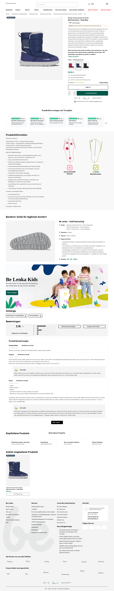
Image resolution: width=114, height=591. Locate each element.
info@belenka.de (93, 517)
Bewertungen (13, 321)
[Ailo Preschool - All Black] (86, 65)
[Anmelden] (102, 4)
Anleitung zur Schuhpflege (15, 315)
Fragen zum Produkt (93, 326)
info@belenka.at (93, 519)
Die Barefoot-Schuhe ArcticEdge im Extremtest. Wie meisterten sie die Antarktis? (68, 532)
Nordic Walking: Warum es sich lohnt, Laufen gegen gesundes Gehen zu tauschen (70, 537)
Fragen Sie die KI (73, 56)
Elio (71, 259)
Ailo (68, 259)
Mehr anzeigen (12, 292)
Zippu (75, 259)
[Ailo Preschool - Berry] (71, 65)
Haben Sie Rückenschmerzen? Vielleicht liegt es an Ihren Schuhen (70, 542)
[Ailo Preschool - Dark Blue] (78, 65)
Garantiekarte (34, 315)
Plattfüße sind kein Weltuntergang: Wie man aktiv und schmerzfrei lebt (70, 547)
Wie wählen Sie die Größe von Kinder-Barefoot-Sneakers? (69, 551)
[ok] (75, 5)
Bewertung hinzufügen (68, 326)
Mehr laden (56, 422)
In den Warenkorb (91, 93)
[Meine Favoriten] (98, 4)
